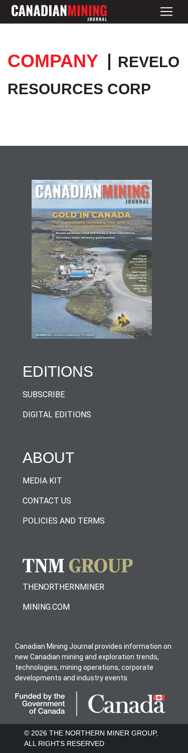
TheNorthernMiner (63, 587)
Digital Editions (57, 414)
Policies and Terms (64, 521)
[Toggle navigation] (166, 12)
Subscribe (44, 394)
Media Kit (42, 480)
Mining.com (46, 607)
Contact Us (47, 501)
